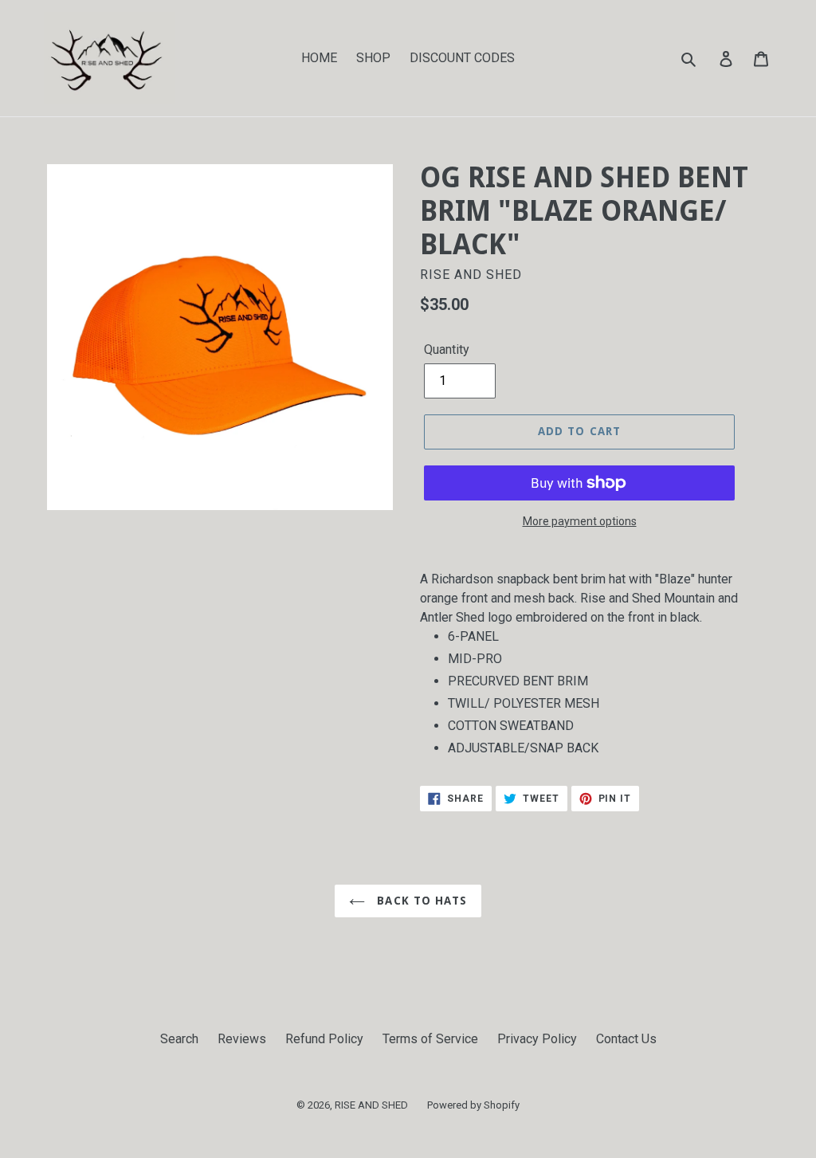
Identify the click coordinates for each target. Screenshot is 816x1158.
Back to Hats (420, 900)
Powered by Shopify (473, 1105)
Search (179, 1038)
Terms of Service (430, 1038)
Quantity (446, 349)
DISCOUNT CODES (462, 57)
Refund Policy (324, 1038)
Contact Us (626, 1038)
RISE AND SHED (371, 1105)
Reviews (242, 1038)
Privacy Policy (537, 1038)
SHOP (373, 57)
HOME (319, 57)
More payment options (580, 521)
